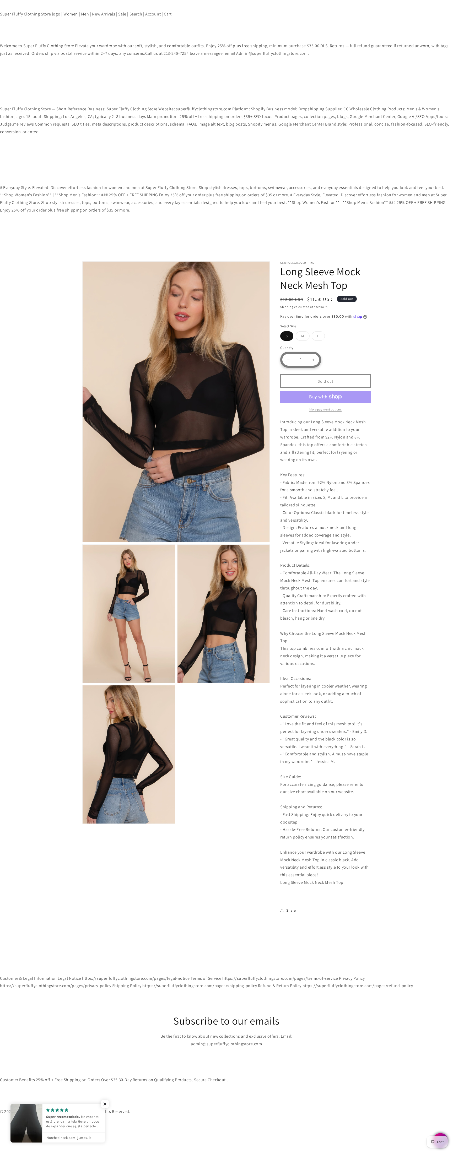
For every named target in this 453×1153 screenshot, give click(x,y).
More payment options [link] (325, 409)
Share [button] (291, 910)
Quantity (286, 347)
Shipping (287, 307)
